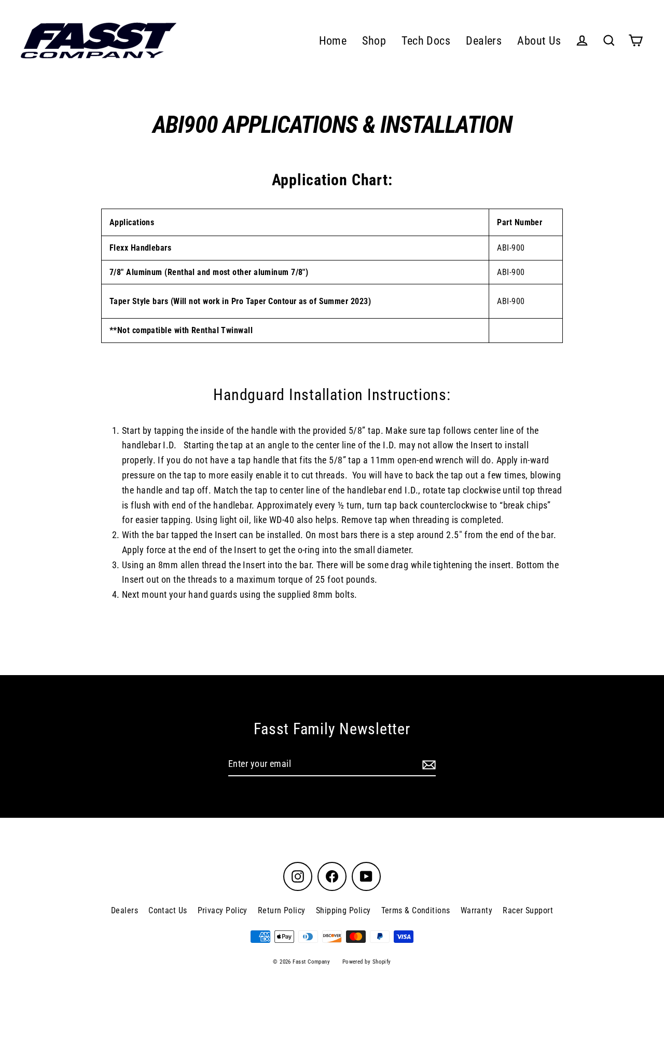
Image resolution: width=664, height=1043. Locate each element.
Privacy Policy (222, 910)
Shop (374, 40)
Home (333, 40)
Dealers (484, 40)
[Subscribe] (427, 764)
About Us (539, 40)
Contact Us (167, 910)
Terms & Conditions (415, 910)
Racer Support (528, 910)
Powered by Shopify (366, 961)
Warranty (477, 910)
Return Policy (282, 910)
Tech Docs (426, 40)
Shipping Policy (343, 910)
